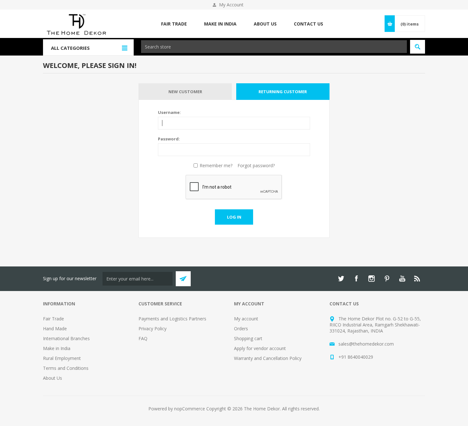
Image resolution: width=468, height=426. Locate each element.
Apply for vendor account (260, 348)
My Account (231, 5)
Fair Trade (53, 319)
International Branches (66, 338)
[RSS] (417, 278)
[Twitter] (341, 278)
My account (246, 319)
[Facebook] (356, 278)
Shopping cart (248, 338)
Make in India (56, 348)
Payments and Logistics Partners (172, 319)
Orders (241, 328)
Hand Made (55, 328)
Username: (169, 112)
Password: (169, 139)
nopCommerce (189, 409)
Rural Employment (62, 358)
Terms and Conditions (66, 368)
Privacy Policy (152, 328)
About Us (52, 378)
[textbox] (274, 46)
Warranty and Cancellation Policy (267, 358)
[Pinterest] (387, 278)
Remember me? (216, 165)
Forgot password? (256, 165)
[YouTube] (402, 278)
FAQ (142, 338)
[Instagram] (371, 278)
